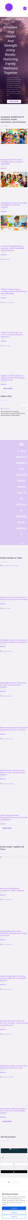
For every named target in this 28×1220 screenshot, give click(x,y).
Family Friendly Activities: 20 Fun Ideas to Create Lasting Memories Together (12, 773)
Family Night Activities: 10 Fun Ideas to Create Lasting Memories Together (13, 685)
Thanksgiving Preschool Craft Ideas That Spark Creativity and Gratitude (14, 205)
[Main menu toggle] (25, 8)
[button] (26, 405)
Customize (14, 1212)
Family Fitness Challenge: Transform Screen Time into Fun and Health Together (13, 1111)
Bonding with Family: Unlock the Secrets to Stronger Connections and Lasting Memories (14, 1023)
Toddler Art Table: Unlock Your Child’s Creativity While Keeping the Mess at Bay (13, 378)
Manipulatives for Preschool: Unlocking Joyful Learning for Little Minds (12, 162)
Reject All (14, 1216)
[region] (14, 1205)
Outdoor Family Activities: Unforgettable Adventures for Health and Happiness (13, 818)
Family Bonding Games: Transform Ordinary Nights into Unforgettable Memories (13, 978)
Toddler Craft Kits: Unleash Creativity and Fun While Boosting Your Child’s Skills (13, 291)
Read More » (4, 168)
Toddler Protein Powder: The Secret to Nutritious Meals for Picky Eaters (12, 335)
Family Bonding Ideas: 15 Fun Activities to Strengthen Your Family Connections (13, 933)
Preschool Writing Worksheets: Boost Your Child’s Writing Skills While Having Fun (12, 248)
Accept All (14, 1208)
